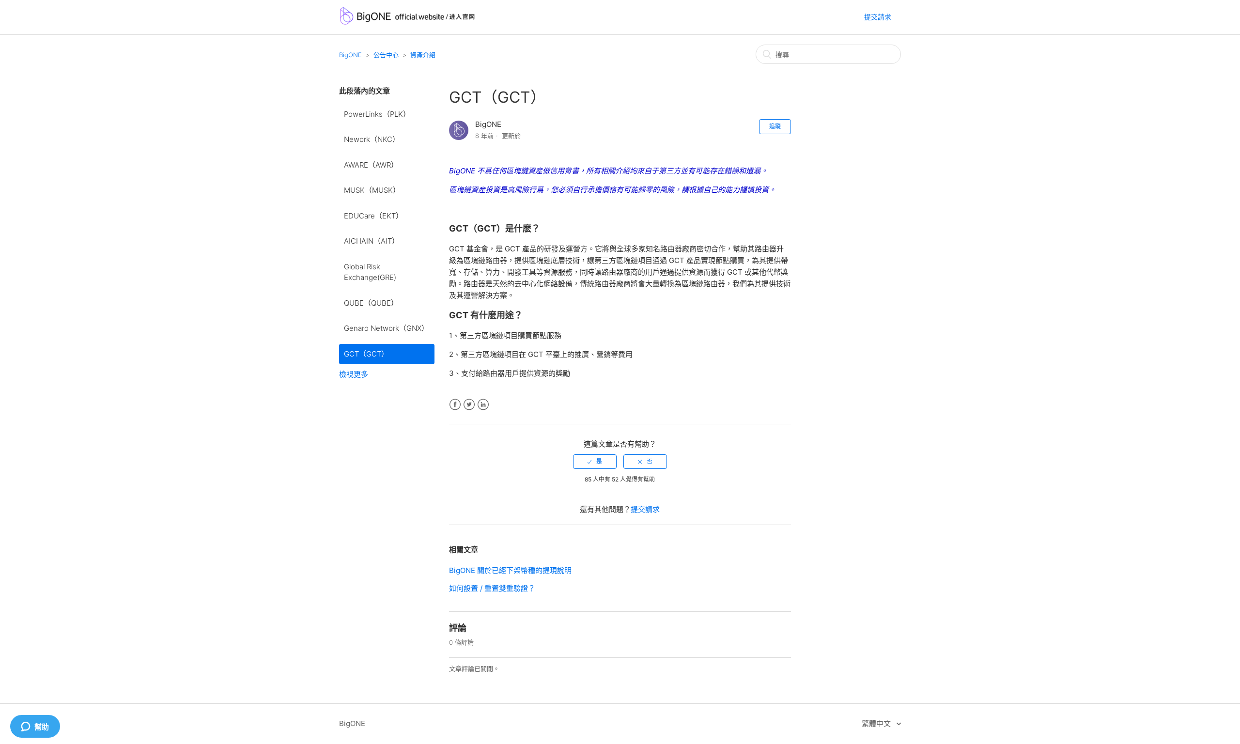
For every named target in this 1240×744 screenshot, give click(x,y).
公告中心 (386, 55)
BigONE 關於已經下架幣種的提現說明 (510, 570)
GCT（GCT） (366, 353)
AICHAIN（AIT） (371, 241)
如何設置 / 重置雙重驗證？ (492, 588)
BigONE (350, 55)
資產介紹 (422, 55)
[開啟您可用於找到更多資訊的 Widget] (35, 727)
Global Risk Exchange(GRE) (370, 272)
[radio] (595, 461)
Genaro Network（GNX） (386, 328)
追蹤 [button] (775, 126)
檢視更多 (353, 374)
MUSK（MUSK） (372, 190)
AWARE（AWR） (371, 165)
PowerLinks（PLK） (377, 114)
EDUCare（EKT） (373, 215)
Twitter (469, 405)
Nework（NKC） (372, 139)
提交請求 (877, 17)
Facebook (455, 405)
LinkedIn (483, 405)
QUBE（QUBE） (371, 303)
